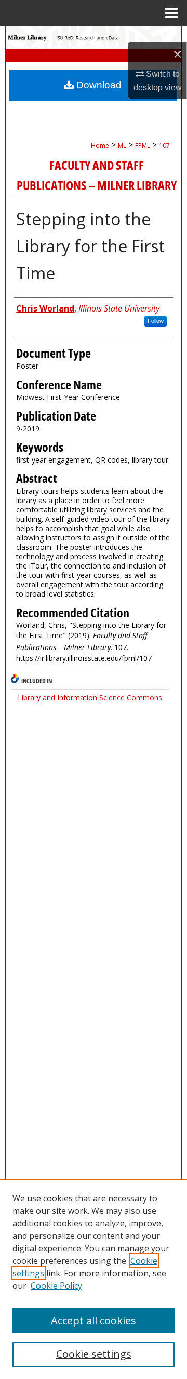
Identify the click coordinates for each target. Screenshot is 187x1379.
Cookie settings (93, 1354)
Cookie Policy (56, 1285)
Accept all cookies (93, 1321)
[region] (93, 1279)
